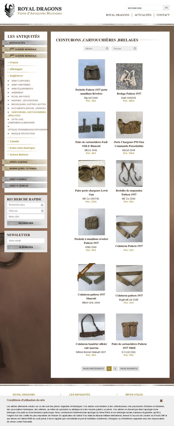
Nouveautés (17, 43)
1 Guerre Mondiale (23, 49)
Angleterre (16, 75)
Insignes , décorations (25, 100)
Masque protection (23, 133)
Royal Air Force (21, 96)
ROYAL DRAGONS (117, 15)
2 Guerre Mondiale (23, 55)
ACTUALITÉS (143, 15)
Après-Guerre (18, 162)
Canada (14, 141)
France (14, 62)
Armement (17, 92)
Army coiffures (21, 81)
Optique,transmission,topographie (28, 130)
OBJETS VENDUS (19, 185)
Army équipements (22, 89)
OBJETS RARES (18, 179)
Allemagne (16, 69)
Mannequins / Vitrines (23, 168)
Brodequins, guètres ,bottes (29, 104)
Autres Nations (19, 154)
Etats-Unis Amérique (22, 148)
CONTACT (163, 15)
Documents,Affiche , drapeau (29, 108)
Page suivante (128, 368)
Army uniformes (21, 85)
